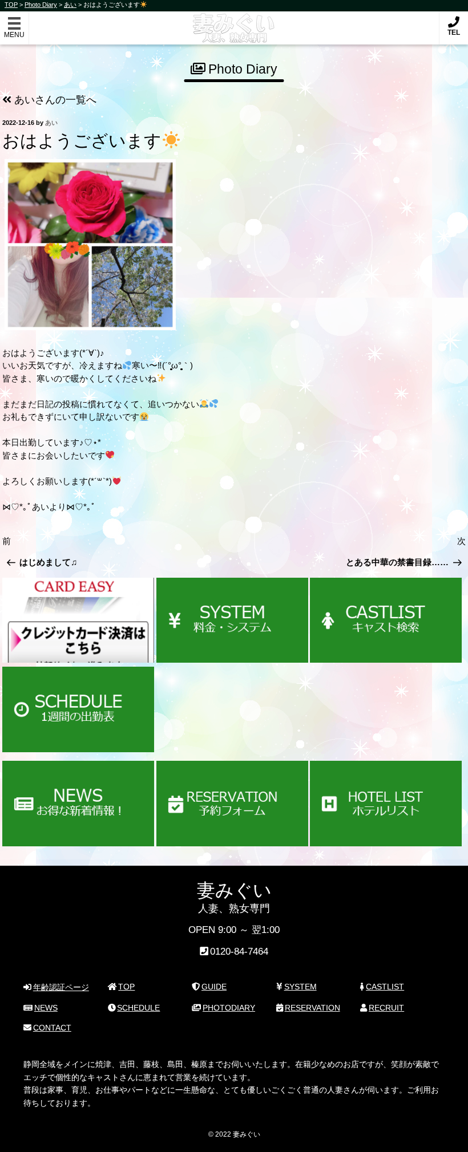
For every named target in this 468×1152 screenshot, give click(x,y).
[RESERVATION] (232, 803)
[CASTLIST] (386, 620)
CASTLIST (385, 986)
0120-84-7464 (239, 951)
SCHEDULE (138, 1007)
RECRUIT (386, 1007)
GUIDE (214, 986)
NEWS (46, 1007)
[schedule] (78, 709)
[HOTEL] (386, 803)
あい (51, 122)
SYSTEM (300, 986)
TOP (126, 986)
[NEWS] (78, 803)
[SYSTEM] (232, 620)
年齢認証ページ (61, 987)
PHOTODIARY (229, 1007)
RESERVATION (312, 1007)
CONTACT (52, 1027)
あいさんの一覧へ (53, 100)
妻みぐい (234, 22)
